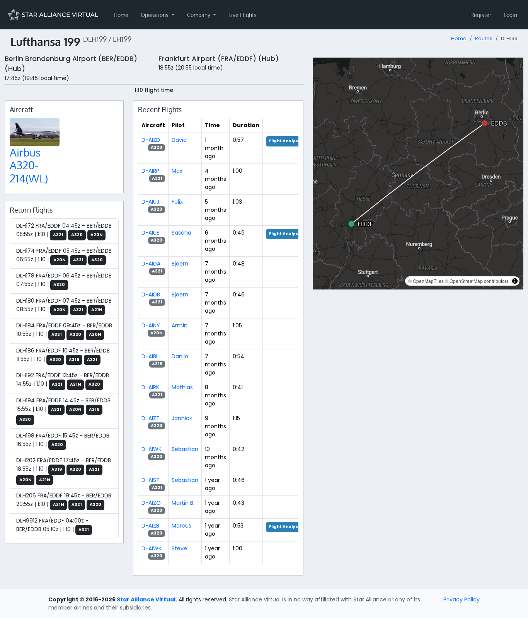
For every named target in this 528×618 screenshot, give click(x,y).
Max (177, 171)
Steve (179, 548)
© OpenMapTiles (426, 281)
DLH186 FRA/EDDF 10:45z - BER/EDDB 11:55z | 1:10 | (63, 355)
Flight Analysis (285, 141)
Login (510, 15)
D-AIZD (150, 140)
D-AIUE (150, 233)
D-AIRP (150, 171)
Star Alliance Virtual (146, 599)
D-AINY (150, 325)
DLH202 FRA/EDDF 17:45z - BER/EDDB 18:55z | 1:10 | (63, 469)
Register (480, 15)
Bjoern (180, 263)
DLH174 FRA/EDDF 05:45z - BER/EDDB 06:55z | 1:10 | (64, 255)
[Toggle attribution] (514, 281)
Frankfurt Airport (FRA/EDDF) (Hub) (218, 58)
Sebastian (185, 449)
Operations (155, 15)
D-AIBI (149, 356)
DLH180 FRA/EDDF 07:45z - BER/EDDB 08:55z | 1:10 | (64, 305)
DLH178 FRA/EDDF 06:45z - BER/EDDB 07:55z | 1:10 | (64, 280)
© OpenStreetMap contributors (477, 281)
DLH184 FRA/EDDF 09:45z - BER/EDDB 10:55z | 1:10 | (64, 330)
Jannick (182, 418)
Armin (179, 325)
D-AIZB (150, 525)
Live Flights (242, 15)
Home (121, 15)
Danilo (180, 356)
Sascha (181, 233)
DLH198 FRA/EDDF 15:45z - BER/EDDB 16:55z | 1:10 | (62, 440)
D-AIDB (150, 294)
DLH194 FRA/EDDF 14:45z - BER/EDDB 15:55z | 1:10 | (63, 410)
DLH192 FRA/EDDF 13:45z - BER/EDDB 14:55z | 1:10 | (62, 379)
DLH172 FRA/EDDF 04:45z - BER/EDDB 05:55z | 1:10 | (64, 230)
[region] (418, 173)
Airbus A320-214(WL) (29, 165)
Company (199, 15)
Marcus (181, 525)
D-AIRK (150, 387)
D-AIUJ (150, 202)
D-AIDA (150, 263)
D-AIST (150, 480)
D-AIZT (150, 418)
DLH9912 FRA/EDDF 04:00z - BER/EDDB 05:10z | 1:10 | (52, 525)
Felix (177, 202)
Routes (483, 38)
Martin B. (183, 503)
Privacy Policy (461, 599)
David (179, 140)
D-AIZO (151, 503)
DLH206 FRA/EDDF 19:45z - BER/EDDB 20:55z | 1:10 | (63, 500)
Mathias (182, 387)
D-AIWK (151, 449)
